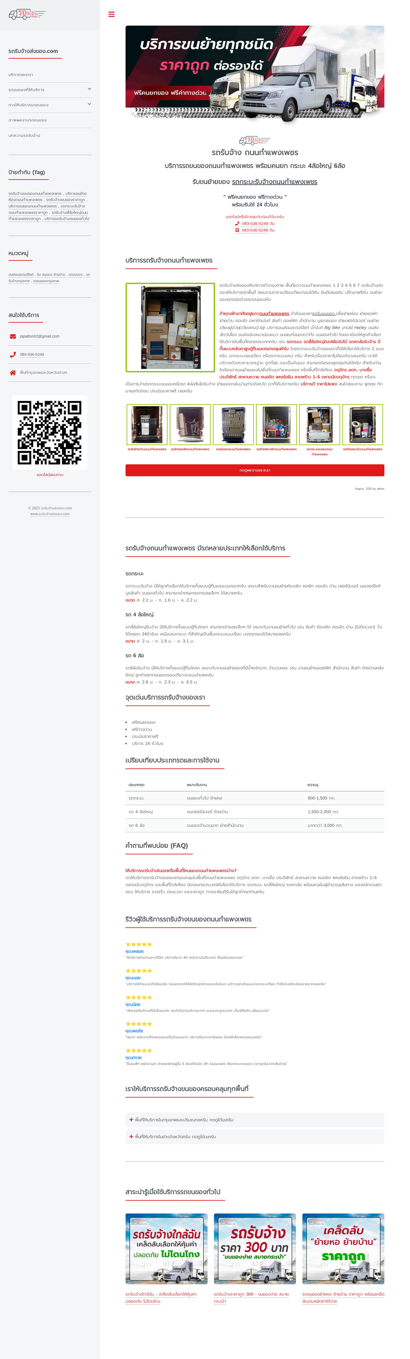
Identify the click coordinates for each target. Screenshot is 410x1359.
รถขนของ (76, 274)
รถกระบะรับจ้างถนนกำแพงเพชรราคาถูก (47, 209)
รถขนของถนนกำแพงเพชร (217, 166)
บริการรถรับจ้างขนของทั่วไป (67, 219)
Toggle (111, 14)
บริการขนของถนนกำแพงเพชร (33, 206)
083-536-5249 (253, 224)
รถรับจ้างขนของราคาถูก (65, 200)
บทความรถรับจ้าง (25, 135)
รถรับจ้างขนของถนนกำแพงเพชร (35, 194)
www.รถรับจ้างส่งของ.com (50, 514)
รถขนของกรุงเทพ (46, 281)
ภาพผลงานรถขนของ (28, 120)
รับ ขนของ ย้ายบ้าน (51, 274)
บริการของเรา (21, 75)
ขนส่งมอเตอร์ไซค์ (21, 274)
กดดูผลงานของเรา (255, 470)
